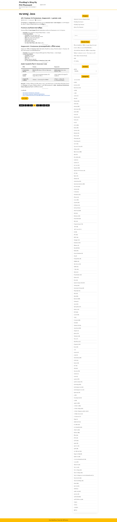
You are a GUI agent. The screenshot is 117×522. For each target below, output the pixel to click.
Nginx (75, 175)
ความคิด (75, 424)
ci (74, 93)
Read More (25, 99)
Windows (76, 215)
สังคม (75, 483)
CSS (75, 322)
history (75, 119)
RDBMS (75, 261)
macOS (75, 202)
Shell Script (76, 210)
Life (75, 125)
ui (74, 395)
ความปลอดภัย (77, 427)
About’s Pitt (43, 4)
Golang (75, 301)
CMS (75, 58)
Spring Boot (76, 306)
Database (76, 242)
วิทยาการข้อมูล (77, 472)
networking (76, 181)
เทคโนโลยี (76, 496)
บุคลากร (75, 445)
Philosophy (76, 138)
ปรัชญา (75, 149)
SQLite (75, 272)
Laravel (75, 314)
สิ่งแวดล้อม (76, 157)
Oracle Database (77, 253)
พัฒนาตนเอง (76, 151)
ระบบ (75, 461)
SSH (75, 213)
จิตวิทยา (75, 432)
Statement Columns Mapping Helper (82, 19)
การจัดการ (76, 405)
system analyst (77, 381)
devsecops (76, 109)
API (74, 234)
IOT (75, 173)
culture (75, 95)
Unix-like (76, 186)
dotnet (75, 111)
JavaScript (76, 328)
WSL (75, 221)
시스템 (75, 507)
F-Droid (75, 191)
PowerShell (76, 218)
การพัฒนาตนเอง (77, 413)
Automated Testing (78, 288)
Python (75, 277)
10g (75, 255)
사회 (75, 504)
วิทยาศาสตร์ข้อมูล (78, 480)
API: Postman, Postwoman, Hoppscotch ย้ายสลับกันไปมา (34, 94)
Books (75, 127)
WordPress (76, 341)
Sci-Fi (75, 143)
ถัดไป (48, 105)
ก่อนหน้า (21, 105)
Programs (76, 344)
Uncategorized (77, 397)
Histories (76, 117)
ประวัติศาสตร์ (77, 451)
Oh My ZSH (76, 207)
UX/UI (75, 103)
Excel (75, 346)
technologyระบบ (77, 387)
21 (31, 105)
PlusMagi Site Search (78, 21)
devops (75, 106)
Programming (77, 224)
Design (75, 101)
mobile (75, 159)
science (75, 352)
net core (76, 165)
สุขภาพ (75, 486)
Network (76, 167)
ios (74, 122)
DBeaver (76, 245)
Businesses (76, 87)
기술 (75, 502)
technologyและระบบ (78, 389)
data (75, 98)
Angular (75, 330)
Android (75, 189)
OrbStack (76, 205)
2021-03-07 (25, 20)
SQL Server (76, 264)
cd (74, 90)
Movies (75, 135)
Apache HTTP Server (78, 170)
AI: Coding (76, 61)
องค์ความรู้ (76, 491)
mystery (75, 162)
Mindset (75, 133)
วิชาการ (75, 467)
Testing (75, 285)
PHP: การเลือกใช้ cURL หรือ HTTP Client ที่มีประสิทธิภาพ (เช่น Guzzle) (36, 95)
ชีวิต (75, 435)
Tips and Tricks (77, 146)
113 (44, 105)
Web (75, 296)
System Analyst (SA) (78, 282)
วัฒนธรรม (76, 464)
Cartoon (75, 130)
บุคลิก (75, 448)
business (76, 85)
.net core (76, 79)
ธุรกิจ (75, 440)
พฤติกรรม (76, 456)
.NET (75, 226)
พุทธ (75, 154)
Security (76, 371)
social (75, 376)
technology (76, 384)
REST (75, 237)
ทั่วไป (75, 437)
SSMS (75, 266)
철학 (75, 510)
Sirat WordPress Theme (55, 520)
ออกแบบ (75, 494)
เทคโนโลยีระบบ (77, 499)
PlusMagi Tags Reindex (79, 24)
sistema (75, 373)
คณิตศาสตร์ (76, 421)
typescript (76, 392)
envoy (75, 114)
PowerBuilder (77, 274)
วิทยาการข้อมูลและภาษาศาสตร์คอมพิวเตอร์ (83, 475)
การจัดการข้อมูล (77, 408)
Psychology (76, 141)
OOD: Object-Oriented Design (80, 55)
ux (74, 400)
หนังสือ (75, 488)
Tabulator (76, 336)
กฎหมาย (75, 403)
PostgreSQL (76, 258)
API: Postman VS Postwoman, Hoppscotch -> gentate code (41, 18)
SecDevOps (76, 357)
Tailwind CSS (77, 325)
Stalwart (76, 178)
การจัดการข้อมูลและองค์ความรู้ (80, 411)
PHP (75, 312)
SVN (75, 368)
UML (75, 293)
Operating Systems (78, 183)
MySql (75, 250)
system (75, 379)
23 (37, 105)
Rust (75, 280)
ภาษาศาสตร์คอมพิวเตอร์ (79, 459)
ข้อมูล (75, 419)
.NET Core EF (77, 229)
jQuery (75, 333)
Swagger (76, 239)
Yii (74, 317)
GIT (75, 365)
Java (75, 304)
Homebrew (76, 194)
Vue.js (75, 338)
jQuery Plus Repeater (78, 27)
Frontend (76, 320)
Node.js (75, 309)
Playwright (76, 290)
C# (74, 231)
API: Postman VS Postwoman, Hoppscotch (31, 92)
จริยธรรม (76, 429)
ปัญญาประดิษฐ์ (77, 453)
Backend (76, 298)
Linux (75, 199)
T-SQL (75, 269)
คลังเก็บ (75, 69)
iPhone (75, 197)
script (75, 355)
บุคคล (75, 443)
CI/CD (75, 360)
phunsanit (32, 20)
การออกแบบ (76, 416)
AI (74, 82)
